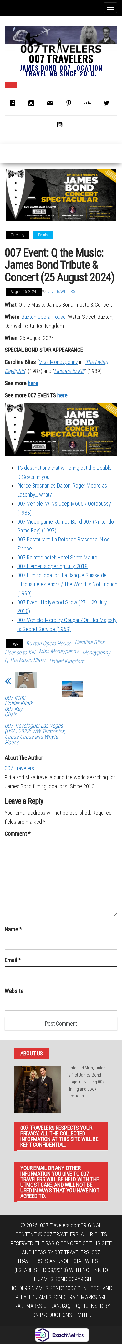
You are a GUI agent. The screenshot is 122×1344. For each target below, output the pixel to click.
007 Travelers (61, 58)
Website (14, 991)
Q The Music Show (25, 660)
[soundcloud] (89, 103)
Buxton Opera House (44, 317)
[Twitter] (108, 103)
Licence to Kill (69, 371)
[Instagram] (32, 103)
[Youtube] (61, 124)
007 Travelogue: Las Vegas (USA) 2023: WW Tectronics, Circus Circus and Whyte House (35, 734)
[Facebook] (14, 103)
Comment (18, 833)
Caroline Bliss (89, 642)
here (33, 383)
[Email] (51, 103)
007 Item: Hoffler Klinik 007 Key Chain (19, 706)
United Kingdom (66, 661)
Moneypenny (96, 652)
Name (13, 929)
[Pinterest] (70, 103)
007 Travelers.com (60, 1225)
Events (43, 235)
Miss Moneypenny (58, 362)
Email (13, 960)
